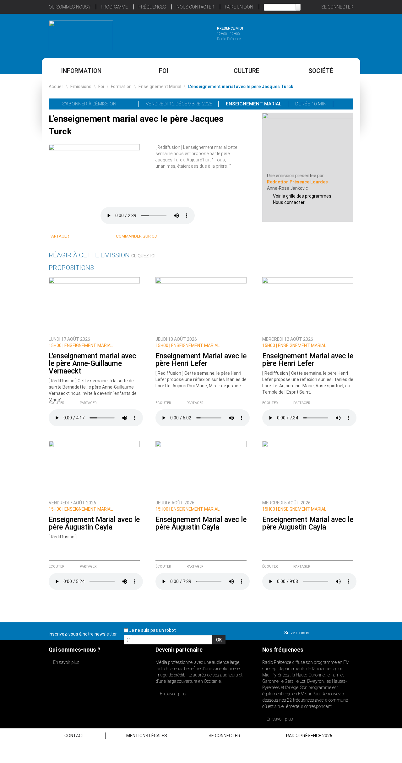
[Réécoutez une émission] (321, 34)
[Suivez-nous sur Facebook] (315, 631)
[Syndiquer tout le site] (348, 631)
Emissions (80, 86)
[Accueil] (81, 35)
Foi (163, 71)
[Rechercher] (298, 7)
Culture (246, 71)
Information (81, 71)
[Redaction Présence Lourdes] (307, 142)
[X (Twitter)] (85, 236)
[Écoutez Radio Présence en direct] (183, 34)
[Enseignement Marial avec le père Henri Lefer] (201, 304)
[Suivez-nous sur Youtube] (337, 631)
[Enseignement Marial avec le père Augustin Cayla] (94, 468)
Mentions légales (146, 735)
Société (320, 71)
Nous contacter (289, 202)
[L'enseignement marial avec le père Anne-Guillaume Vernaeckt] (94, 304)
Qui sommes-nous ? (69, 6)
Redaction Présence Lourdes (297, 181)
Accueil (56, 86)
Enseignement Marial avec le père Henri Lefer (201, 360)
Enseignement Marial (160, 86)
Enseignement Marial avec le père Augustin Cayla (94, 523)
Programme (114, 6)
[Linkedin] (78, 236)
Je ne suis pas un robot (152, 630)
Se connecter (337, 6)
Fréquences (152, 6)
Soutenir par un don (370, 367)
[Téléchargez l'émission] (343, 104)
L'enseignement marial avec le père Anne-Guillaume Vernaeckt (92, 363)
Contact (74, 735)
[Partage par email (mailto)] (100, 236)
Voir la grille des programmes (302, 196)
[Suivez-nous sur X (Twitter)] (326, 631)
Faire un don (239, 6)
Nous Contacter (195, 6)
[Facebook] (93, 236)
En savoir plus (65, 662)
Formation (121, 86)
